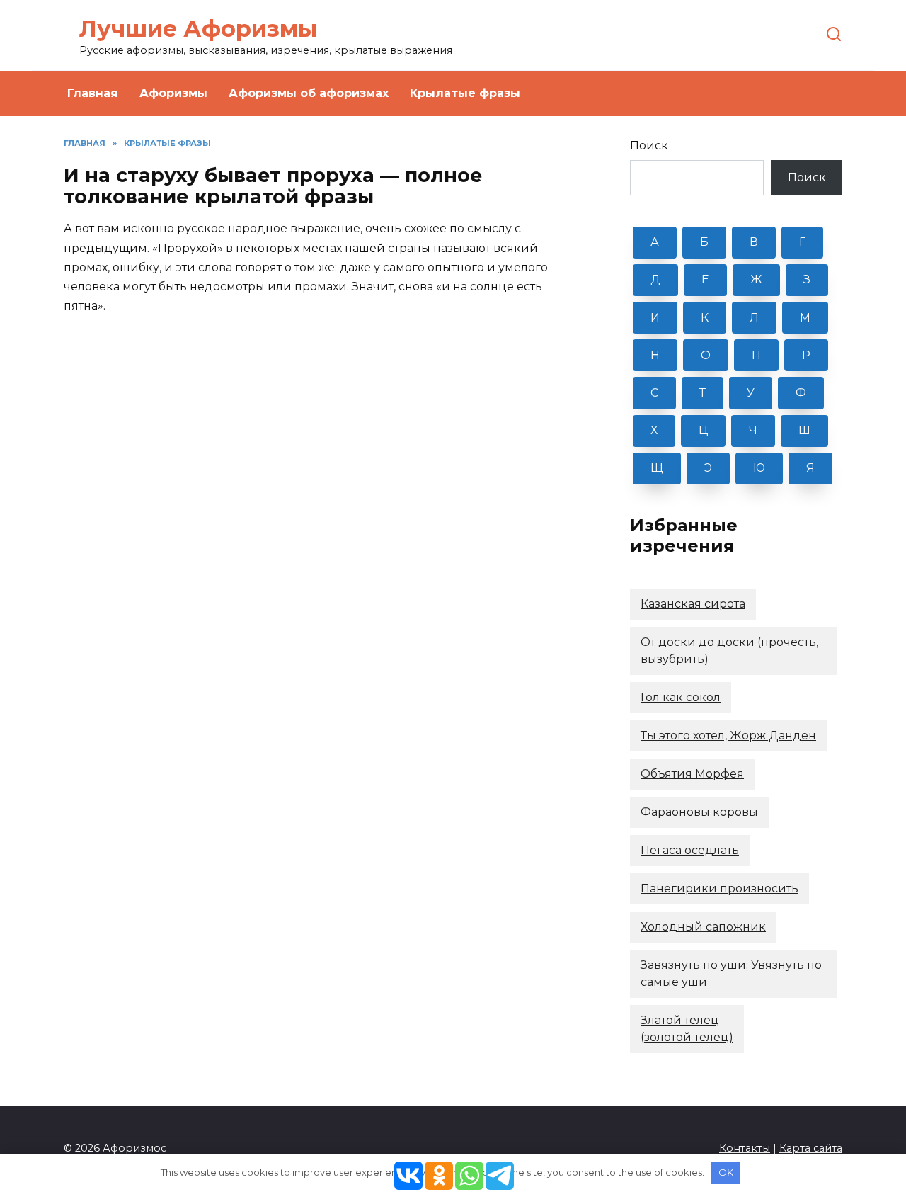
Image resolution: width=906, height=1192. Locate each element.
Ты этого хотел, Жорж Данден (728, 735)
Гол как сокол (681, 697)
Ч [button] (753, 430)
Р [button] (806, 355)
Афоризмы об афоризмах (309, 93)
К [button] (705, 317)
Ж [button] (756, 279)
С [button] (654, 392)
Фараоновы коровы (699, 812)
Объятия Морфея (692, 774)
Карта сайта (810, 1148)
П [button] (756, 355)
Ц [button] (703, 430)
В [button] (754, 242)
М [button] (805, 317)
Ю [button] (759, 468)
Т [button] (702, 392)
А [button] (654, 242)
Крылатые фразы (465, 93)
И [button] (655, 317)
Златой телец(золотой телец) (687, 1029)
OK (725, 1172)
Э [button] (708, 468)
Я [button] (810, 468)
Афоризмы (173, 93)
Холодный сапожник (703, 926)
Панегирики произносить (719, 888)
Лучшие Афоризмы (198, 28)
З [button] (806, 279)
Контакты (744, 1148)
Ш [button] (804, 430)
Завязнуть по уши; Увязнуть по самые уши (731, 973)
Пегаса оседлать (690, 850)
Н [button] (655, 355)
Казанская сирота (693, 604)
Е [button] (705, 279)
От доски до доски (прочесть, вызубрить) (729, 650)
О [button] (706, 355)
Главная (92, 93)
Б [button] (704, 242)
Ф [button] (801, 392)
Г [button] (802, 242)
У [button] (751, 392)
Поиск (649, 145)
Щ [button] (656, 468)
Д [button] (655, 279)
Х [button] (654, 430)
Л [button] (754, 317)
